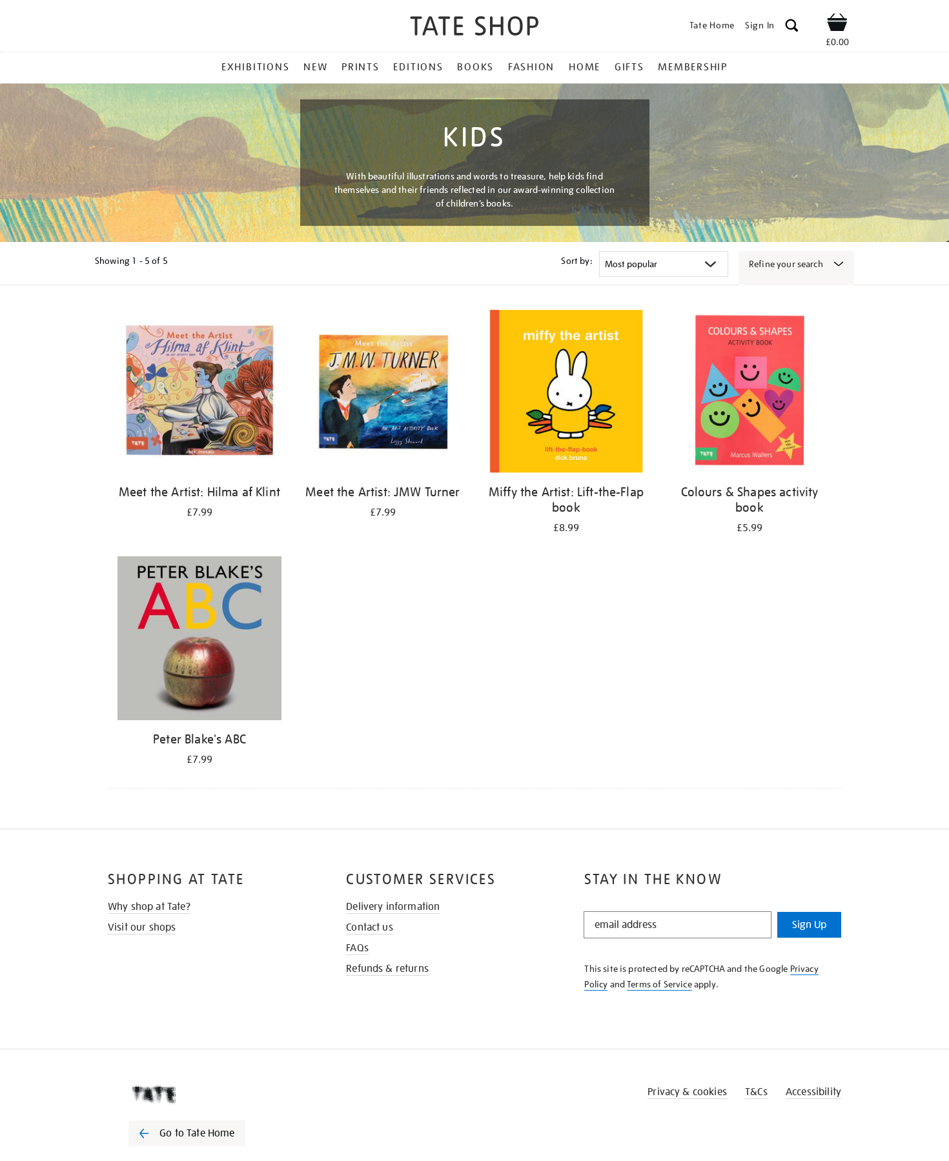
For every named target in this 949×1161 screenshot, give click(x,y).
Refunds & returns (387, 968)
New (315, 67)
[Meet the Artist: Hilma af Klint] (199, 393)
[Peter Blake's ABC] (199, 640)
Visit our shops (142, 927)
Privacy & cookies (687, 1091)
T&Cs (756, 1091)
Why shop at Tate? (149, 906)
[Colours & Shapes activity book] (750, 393)
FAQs (357, 948)
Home (584, 67)
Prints (361, 67)
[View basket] (837, 24)
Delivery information (393, 906)
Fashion (531, 67)
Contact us (369, 927)
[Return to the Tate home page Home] (474, 28)
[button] (792, 27)
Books (475, 67)
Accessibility (813, 1091)
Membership (693, 67)
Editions (418, 67)
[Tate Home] (209, 1094)
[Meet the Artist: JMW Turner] (383, 393)
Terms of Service (659, 984)
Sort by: (576, 261)
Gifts (629, 67)
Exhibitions (255, 67)
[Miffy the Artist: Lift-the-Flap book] (566, 393)
